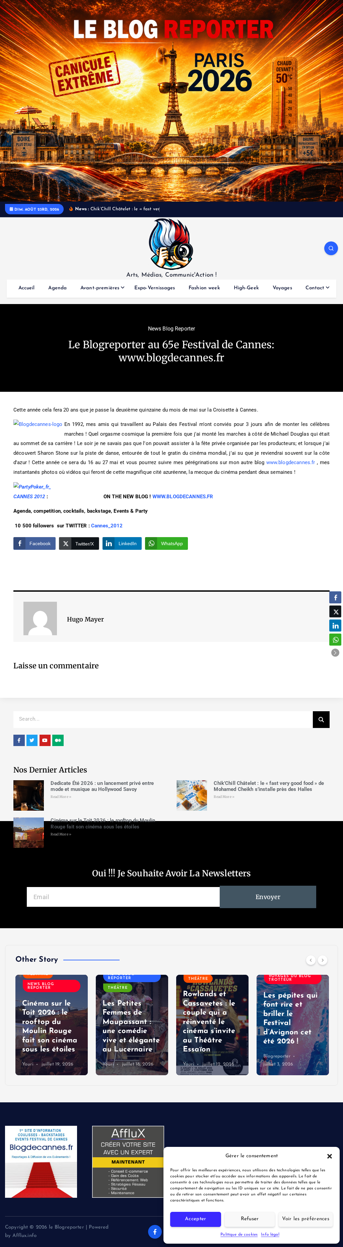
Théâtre (118, 988)
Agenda (57, 288)
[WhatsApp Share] (335, 640)
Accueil (26, 288)
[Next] (323, 960)
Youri (27, 1064)
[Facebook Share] (335, 597)
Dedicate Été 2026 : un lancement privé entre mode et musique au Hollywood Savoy (102, 786)
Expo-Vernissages (154, 288)
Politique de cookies (239, 1235)
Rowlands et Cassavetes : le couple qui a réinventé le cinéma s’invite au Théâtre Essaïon (209, 1022)
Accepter (195, 1219)
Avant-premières (99, 288)
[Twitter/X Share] (335, 611)
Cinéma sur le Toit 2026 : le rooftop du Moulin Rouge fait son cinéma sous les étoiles (103, 823)
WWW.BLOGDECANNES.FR (182, 497)
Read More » (61, 797)
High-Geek (246, 288)
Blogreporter (276, 1056)
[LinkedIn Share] (335, 625)
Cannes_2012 (107, 526)
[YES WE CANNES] (46, 497)
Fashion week (204, 288)
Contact (314, 288)
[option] (51, 1025)
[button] (329, 1156)
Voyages (282, 288)
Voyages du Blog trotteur (290, 978)
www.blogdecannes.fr (290, 462)
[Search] (321, 719)
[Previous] (311, 960)
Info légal (270, 1235)
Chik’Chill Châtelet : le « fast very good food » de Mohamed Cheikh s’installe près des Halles (269, 786)
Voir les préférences (305, 1219)
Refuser (250, 1219)
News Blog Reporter (171, 328)
